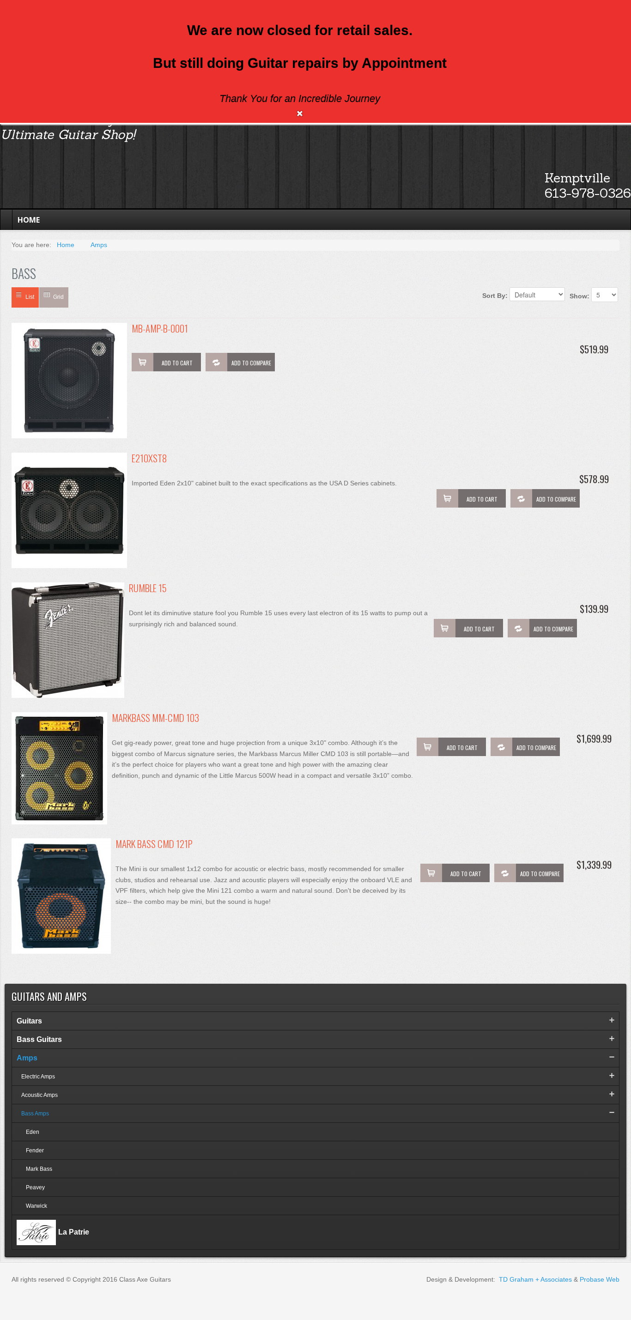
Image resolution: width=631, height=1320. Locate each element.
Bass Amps (35, 1113)
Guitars (29, 1021)
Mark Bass (39, 1169)
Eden (32, 1132)
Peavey (35, 1187)
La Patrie (73, 1232)
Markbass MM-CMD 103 (155, 718)
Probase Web (599, 1279)
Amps (27, 1058)
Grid (58, 297)
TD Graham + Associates (535, 1279)
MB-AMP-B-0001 (160, 329)
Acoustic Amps (39, 1095)
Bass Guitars (39, 1039)
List (29, 297)
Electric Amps (38, 1076)
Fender (35, 1150)
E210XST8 (149, 459)
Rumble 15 (148, 588)
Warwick (36, 1206)
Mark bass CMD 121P (154, 844)
